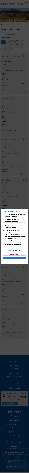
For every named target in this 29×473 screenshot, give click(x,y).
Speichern (14, 258)
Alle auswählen (14, 250)
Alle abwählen (14, 254)
